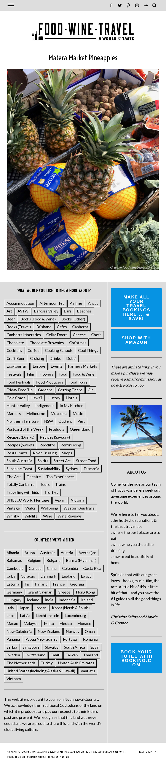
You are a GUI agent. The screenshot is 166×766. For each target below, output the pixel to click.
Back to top (145, 751)
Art (9, 311)
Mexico (65, 623)
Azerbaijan (87, 552)
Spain (94, 647)
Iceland (33, 599)
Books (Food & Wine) (38, 319)
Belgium (34, 560)
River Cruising (45, 453)
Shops (67, 453)
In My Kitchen (71, 405)
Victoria (77, 500)
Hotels (71, 397)
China (52, 568)
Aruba (29, 552)
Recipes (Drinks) (20, 437)
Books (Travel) (18, 326)
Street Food (86, 460)
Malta (49, 623)
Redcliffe (47, 445)
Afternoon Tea (52, 303)
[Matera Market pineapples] (83, 268)
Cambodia (14, 568)
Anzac (93, 303)
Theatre (34, 476)
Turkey (47, 662)
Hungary (13, 599)
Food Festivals (18, 382)
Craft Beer (15, 358)
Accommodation (20, 303)
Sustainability (49, 468)
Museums (59, 413)
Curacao (28, 576)
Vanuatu (88, 670)
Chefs (96, 334)
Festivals (13, 374)
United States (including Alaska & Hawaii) (40, 670)
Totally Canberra (20, 484)
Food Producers (49, 382)
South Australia (19, 460)
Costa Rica (92, 568)
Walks (30, 508)
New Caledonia (19, 631)
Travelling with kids (22, 492)
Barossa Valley (46, 311)
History (54, 397)
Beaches (84, 311)
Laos (10, 615)
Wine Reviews (69, 516)
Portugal (70, 639)
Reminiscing (71, 445)
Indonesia (67, 599)
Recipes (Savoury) (55, 437)
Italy (10, 607)
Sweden (13, 655)
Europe (39, 366)
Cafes (62, 326)
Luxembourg (75, 615)
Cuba (10, 576)
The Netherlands (20, 662)
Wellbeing (49, 508)
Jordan (40, 607)
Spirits (43, 460)
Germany (14, 592)
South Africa (74, 647)
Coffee (33, 350)
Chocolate (15, 342)
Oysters (65, 421)
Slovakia (52, 647)
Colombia (70, 568)
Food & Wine (83, 374)
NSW (48, 421)
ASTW (23, 311)
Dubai (71, 358)
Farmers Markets (82, 366)
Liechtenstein (47, 615)
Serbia (11, 647)
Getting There (70, 389)
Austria (67, 552)
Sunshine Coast (19, 468)
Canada (35, 568)
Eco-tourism (16, 366)
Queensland (80, 429)
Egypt (86, 576)
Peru (81, 421)
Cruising (37, 358)
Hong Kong (85, 592)
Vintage (13, 508)
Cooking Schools (59, 350)
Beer (10, 319)
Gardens (45, 389)
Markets (13, 413)
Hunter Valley (18, 405)
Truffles (51, 492)
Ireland (87, 599)
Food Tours (78, 382)
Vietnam (13, 678)
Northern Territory (22, 421)
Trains (60, 484)
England (68, 576)
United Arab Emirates (76, 662)
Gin (91, 389)
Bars (68, 311)
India (49, 599)
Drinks (55, 358)
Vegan (60, 500)
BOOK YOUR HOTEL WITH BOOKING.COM (136, 658)
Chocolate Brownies (46, 342)
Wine (47, 516)
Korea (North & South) (71, 607)
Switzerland (35, 655)
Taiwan (72, 655)
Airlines (76, 303)
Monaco (84, 623)
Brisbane (43, 326)
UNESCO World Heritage (27, 500)
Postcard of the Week (24, 429)
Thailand (90, 655)
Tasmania (91, 468)
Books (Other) (73, 319)
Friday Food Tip (19, 389)
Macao (12, 623)
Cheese (79, 334)
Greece (64, 592)
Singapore (31, 647)
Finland (41, 584)
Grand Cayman (39, 592)
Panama (13, 639)
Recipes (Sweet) (20, 445)
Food (63, 374)
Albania (12, 552)
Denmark (48, 576)
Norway (72, 631)
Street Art (62, 460)
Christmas (77, 342)
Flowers (46, 374)
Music (78, 413)
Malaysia (31, 623)
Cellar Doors (56, 334)
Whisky (12, 516)
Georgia (77, 584)
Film (30, 374)
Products (56, 429)
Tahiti (55, 655)
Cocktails (14, 350)
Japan (24, 607)
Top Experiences (60, 476)
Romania (90, 639)
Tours (45, 484)
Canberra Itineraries (23, 334)
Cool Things (88, 350)
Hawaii (36, 397)
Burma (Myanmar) (81, 560)
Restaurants (16, 453)
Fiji (27, 584)
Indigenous (44, 405)
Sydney (72, 468)
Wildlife (31, 516)
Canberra (80, 326)
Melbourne (35, 413)
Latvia (25, 615)
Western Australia (79, 508)
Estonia (12, 584)
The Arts (13, 476)
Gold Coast (15, 397)
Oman (90, 631)
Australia (47, 552)
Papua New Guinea (41, 639)
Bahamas (14, 560)
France (59, 584)
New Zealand (49, 631)
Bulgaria (53, 560)
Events (56, 366)
